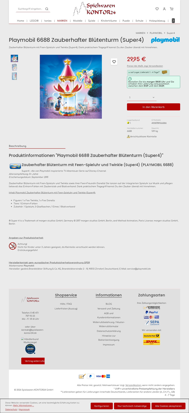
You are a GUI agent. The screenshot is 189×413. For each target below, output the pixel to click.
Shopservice (66, 295)
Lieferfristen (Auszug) (66, 308)
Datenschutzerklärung (109, 331)
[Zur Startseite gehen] (94, 9)
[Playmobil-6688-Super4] (71, 87)
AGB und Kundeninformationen (108, 315)
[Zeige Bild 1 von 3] (65, 115)
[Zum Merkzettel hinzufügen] (114, 61)
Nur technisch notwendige (132, 406)
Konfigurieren (101, 406)
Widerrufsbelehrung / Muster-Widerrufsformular (109, 324)
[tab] (37, 146)
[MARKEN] (62, 21)
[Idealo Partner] (30, 349)
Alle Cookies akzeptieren (168, 406)
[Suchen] (47, 9)
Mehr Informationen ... (23, 405)
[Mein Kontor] (164, 9)
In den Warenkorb (153, 106)
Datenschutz (11, 409)
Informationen (109, 295)
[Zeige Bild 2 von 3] (72, 115)
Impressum (109, 344)
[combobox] (30, 9)
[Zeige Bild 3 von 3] (78, 115)
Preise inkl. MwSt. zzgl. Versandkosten (145, 66)
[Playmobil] (165, 40)
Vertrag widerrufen (35, 361)
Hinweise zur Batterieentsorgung (108, 337)
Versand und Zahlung (108, 308)
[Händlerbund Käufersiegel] (30, 341)
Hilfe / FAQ (66, 303)
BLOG (109, 303)
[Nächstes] (173, 20)
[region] (65, 87)
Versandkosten (133, 385)
